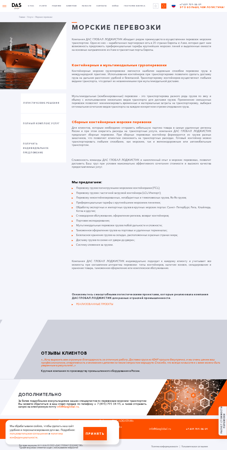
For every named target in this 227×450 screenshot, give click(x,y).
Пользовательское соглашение (195, 446)
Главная (22, 17)
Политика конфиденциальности (164, 446)
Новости (86, 6)
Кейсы (115, 6)
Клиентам (71, 6)
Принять (95, 433)
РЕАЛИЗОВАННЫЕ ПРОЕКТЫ (94, 304)
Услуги (43, 6)
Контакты (102, 6)
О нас (31, 6)
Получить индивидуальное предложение (35, 148)
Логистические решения (41, 103)
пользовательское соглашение (29, 433)
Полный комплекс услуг (41, 123)
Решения (56, 6)
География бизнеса (134, 6)
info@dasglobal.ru (68, 406)
